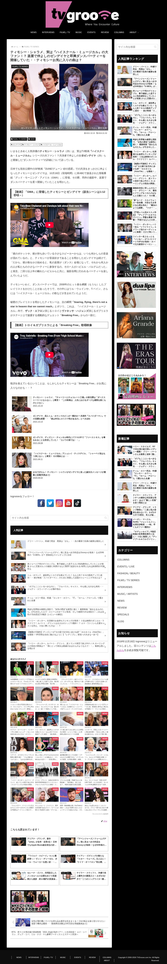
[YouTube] (68, 503)
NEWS (32, 139)
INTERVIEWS (33, 957)
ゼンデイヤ (16, 145)
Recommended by (98, 814)
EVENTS (77, 957)
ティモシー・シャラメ (31, 145)
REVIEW (92, 957)
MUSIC (63, 957)
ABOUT (107, 960)
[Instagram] (59, 503)
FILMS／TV (48, 957)
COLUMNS (107, 957)
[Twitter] (50, 503)
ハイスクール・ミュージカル (52, 145)
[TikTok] (77, 503)
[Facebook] (41, 503)
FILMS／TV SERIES (19, 139)
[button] (106, 517)
